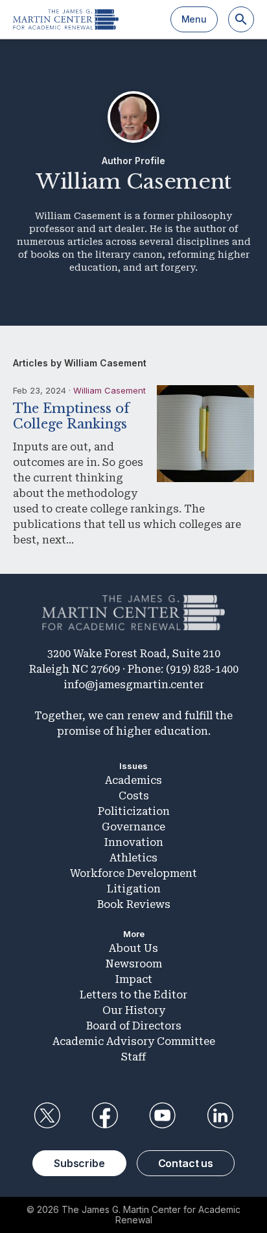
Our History (133, 1010)
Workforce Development (133, 873)
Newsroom (134, 964)
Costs (134, 796)
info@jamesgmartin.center (134, 685)
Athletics (133, 858)
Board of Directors (133, 1026)
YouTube (162, 1115)
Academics (133, 780)
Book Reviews (133, 904)
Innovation (133, 842)
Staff (133, 1057)
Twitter (46, 1115)
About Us (133, 948)
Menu (194, 19)
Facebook (104, 1115)
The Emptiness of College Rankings (71, 416)
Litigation (134, 889)
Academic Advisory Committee (133, 1041)
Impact (133, 979)
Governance (133, 827)
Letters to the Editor (133, 995)
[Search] (241, 19)
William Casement (109, 390)
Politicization (134, 811)
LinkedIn (220, 1115)
